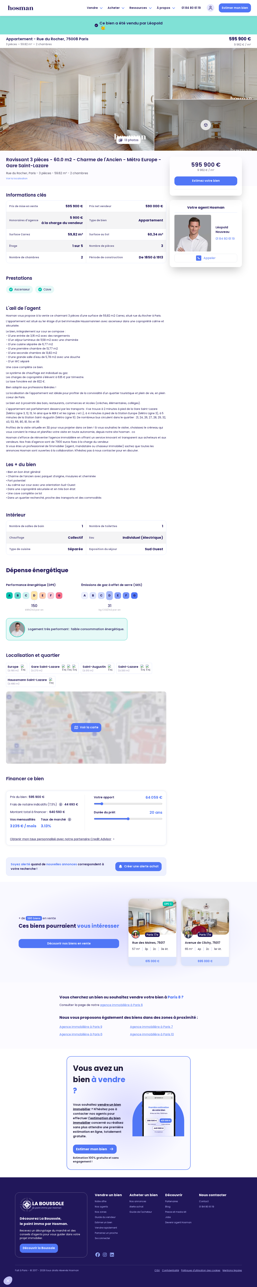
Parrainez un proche (106, 1233)
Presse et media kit (175, 1211)
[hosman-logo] (20, 7)
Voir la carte (89, 727)
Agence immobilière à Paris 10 (152, 1034)
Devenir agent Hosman (178, 1222)
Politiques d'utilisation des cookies (200, 1270)
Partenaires (171, 1201)
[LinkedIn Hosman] (112, 1254)
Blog (167, 1206)
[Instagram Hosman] (105, 1254)
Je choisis (43, 1268)
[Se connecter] (210, 8)
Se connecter (102, 1238)
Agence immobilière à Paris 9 (80, 1027)
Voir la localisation (16, 178)
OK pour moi (69, 1268)
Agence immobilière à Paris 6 (80, 1034)
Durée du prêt (104, 812)
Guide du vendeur (105, 1217)
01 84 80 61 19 (191, 8)
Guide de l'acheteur (140, 1211)
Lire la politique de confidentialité (26, 1255)
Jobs (168, 1217)
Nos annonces (137, 1201)
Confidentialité (170, 1270)
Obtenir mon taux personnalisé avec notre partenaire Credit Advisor (60, 839)
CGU (157, 1270)
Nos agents (101, 1206)
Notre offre (100, 1201)
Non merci (17, 1268)
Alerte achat (136, 1206)
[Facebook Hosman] (97, 1254)
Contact (204, 1201)
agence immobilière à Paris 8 (121, 1005)
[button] (7, 1280)
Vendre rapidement (106, 1227)
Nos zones (100, 1211)
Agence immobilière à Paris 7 (151, 1027)
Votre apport (104, 797)
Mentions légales (232, 1270)
